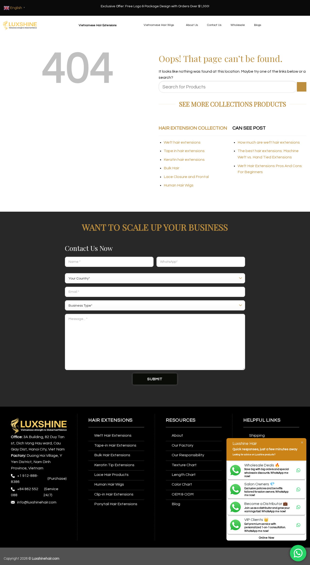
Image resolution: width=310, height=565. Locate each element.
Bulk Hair (171, 168)
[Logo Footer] (39, 425)
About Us (192, 25)
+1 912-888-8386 (24, 479)
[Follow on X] (42, 515)
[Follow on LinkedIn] (60, 515)
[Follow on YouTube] (15, 524)
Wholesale (238, 25)
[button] (103, 25)
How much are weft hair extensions (269, 142)
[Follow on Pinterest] (51, 515)
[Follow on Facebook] (15, 515)
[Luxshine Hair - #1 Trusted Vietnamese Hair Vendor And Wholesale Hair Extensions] (20, 25)
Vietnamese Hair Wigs (159, 25)
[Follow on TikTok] (34, 515)
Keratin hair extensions (184, 160)
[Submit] (301, 87)
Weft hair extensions (182, 142)
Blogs (257, 25)
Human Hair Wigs (179, 185)
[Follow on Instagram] (24, 515)
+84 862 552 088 (24, 492)
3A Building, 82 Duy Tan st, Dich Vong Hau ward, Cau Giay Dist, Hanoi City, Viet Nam (38, 443)
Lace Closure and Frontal (186, 177)
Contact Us (214, 25)
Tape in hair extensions (184, 151)
